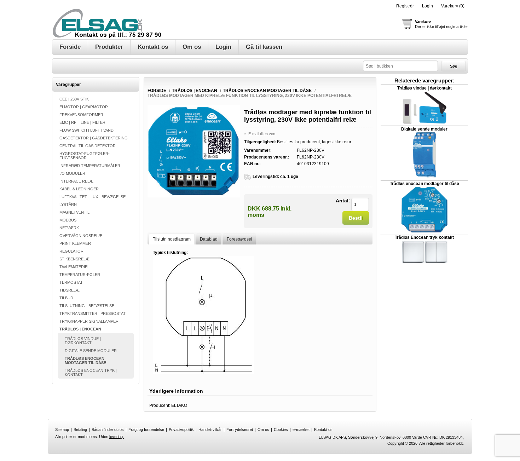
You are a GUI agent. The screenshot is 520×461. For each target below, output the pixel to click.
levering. (116, 436)
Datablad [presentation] (209, 239)
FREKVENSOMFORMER (81, 115)
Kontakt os (323, 429)
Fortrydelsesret (239, 429)
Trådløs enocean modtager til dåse (424, 183)
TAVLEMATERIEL (74, 267)
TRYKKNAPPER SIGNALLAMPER (89, 321)
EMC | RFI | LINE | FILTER (82, 122)
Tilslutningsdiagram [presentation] (172, 239)
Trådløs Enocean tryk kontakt (424, 237)
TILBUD (66, 298)
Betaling (80, 429)
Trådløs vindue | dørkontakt (424, 88)
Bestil (356, 218)
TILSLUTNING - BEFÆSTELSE (86, 306)
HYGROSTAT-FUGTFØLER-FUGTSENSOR (84, 155)
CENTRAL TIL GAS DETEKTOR (87, 146)
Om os (263, 429)
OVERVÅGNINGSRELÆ (80, 236)
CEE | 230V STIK (74, 99)
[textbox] (400, 65)
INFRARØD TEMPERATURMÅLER (89, 165)
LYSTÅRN (68, 204)
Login (427, 6)
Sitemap (62, 429)
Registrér (405, 6)
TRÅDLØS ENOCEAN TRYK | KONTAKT (91, 372)
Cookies (281, 429)
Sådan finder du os (108, 429)
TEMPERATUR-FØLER (79, 274)
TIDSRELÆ (69, 290)
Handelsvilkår (210, 429)
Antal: (343, 200)
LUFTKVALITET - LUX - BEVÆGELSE (92, 197)
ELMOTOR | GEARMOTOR (83, 107)
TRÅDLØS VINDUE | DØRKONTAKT (83, 340)
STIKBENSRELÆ (74, 259)
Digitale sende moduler (424, 129)
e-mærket (301, 429)
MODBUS (67, 220)
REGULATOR (71, 251)
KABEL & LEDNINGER (79, 189)
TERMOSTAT (71, 282)
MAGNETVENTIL (74, 212)
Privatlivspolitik (181, 429)
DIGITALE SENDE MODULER (91, 350)
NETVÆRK (69, 228)
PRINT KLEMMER (75, 243)
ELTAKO (179, 405)
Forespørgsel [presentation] (239, 239)
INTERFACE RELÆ (76, 181)
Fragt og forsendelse (146, 429)
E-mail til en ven (261, 134)
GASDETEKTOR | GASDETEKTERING (93, 138)
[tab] (172, 239)
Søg (453, 66)
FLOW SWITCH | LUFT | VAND (86, 130)
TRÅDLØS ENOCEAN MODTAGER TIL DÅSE (85, 360)
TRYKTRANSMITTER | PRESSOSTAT (92, 313)
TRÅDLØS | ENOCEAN (80, 329)
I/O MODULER (72, 173)
